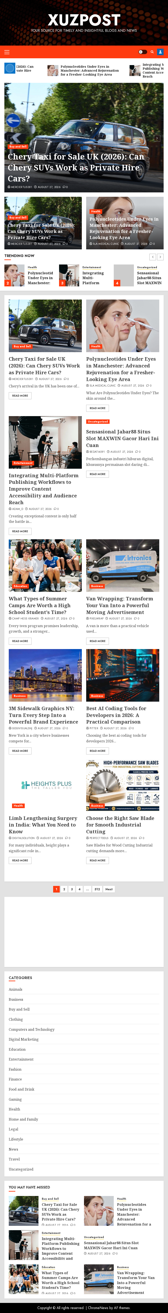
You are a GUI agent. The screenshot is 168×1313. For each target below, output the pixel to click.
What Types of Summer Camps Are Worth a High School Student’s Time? (40, 605)
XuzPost (84, 20)
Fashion (15, 1069)
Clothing (16, 1019)
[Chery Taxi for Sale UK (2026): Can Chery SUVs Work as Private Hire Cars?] (45, 326)
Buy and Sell (17, 147)
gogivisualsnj (22, 728)
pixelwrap (96, 619)
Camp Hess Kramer (25, 619)
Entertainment (91, 267)
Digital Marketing (24, 1039)
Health (95, 211)
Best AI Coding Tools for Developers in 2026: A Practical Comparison (116, 715)
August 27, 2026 (49, 187)
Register (160, 52)
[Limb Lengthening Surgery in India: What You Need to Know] (45, 785)
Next (109, 889)
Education (20, 586)
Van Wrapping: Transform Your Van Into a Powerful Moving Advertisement (119, 605)
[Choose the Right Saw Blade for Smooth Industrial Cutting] (122, 785)
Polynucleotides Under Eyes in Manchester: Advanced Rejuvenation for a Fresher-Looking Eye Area (124, 228)
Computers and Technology (31, 1029)
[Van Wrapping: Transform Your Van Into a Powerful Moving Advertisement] (122, 565)
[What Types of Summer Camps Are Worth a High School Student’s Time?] (45, 565)
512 (97, 889)
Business (97, 586)
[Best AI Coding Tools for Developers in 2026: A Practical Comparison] (122, 675)
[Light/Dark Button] (142, 52)
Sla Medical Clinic (106, 244)
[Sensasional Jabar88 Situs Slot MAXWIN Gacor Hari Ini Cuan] (124, 275)
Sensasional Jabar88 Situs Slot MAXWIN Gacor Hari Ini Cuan (149, 283)
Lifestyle (16, 1139)
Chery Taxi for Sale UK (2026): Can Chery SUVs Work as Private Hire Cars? (76, 167)
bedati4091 (97, 452)
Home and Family (23, 1119)
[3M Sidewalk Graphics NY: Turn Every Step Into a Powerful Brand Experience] (45, 675)
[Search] (152, 52)
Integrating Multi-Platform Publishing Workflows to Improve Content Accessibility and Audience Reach (44, 489)
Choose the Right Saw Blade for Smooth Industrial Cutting (120, 825)
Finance (15, 1079)
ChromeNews (98, 1307)
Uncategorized (147, 267)
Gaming (15, 1099)
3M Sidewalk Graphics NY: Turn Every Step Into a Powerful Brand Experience (43, 715)
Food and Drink (21, 1089)
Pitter (94, 728)
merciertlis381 (21, 187)
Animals (15, 989)
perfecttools (99, 838)
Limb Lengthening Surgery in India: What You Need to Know (43, 825)
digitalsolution (23, 838)
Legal (13, 1129)
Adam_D (17, 509)
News (13, 1149)
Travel (14, 1159)
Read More (20, 396)
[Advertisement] (84, 932)
